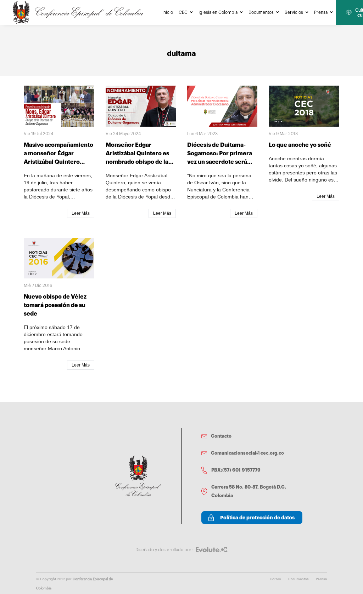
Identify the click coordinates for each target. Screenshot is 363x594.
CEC (183, 12)
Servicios (294, 12)
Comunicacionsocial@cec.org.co (247, 453)
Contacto (221, 436)
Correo (275, 579)
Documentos (261, 12)
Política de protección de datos (257, 517)
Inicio (167, 12)
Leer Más (81, 213)
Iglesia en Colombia (218, 12)
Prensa (321, 12)
